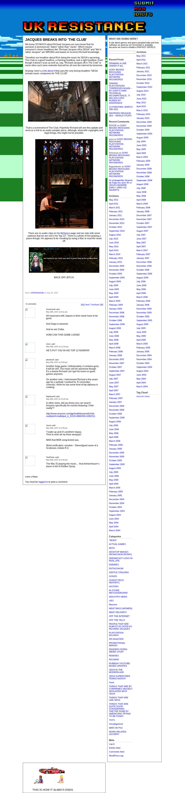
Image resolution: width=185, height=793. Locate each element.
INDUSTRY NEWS (118, 597)
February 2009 (116, 305)
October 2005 (115, 460)
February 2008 (116, 351)
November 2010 (116, 223)
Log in (112, 744)
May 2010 (113, 246)
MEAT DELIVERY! (118, 612)
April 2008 (113, 344)
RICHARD (114, 659)
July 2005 (113, 472)
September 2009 (117, 277)
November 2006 (116, 410)
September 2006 (117, 418)
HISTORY (114, 586)
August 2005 (115, 468)
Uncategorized (116, 724)
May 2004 (113, 523)
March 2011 (114, 207)
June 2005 (114, 476)
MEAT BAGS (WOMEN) (120, 608)
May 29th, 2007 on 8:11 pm (56, 312)
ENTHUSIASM (37, 293)
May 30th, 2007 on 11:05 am (57, 399)
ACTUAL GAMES (117, 544)
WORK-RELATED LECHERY (117, 733)
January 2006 (115, 449)
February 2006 (116, 445)
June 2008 (114, 336)
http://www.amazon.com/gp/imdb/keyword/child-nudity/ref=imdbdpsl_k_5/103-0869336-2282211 (70, 414)
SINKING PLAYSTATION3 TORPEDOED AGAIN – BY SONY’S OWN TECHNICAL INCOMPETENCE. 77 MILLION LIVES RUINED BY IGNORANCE (120, 93)
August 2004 (115, 515)
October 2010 (115, 227)
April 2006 (113, 437)
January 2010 (115, 262)
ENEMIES (114, 564)
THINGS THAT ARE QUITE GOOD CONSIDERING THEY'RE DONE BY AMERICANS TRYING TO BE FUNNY (120, 710)
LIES (111, 601)
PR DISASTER (116, 639)
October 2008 (115, 320)
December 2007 (116, 359)
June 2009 (114, 289)
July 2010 (113, 239)
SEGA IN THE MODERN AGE (116, 671)
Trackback (97, 305)
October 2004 (115, 507)
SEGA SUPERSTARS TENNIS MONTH (119, 677)
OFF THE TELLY (117, 620)
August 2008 (115, 328)
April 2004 (113, 526)
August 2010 (115, 235)
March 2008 (114, 348)
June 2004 (114, 519)
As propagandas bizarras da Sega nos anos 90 (121, 181)
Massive (113, 604)
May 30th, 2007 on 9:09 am (56, 362)
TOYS (112, 720)
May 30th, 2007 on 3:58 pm (56, 428)
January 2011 (115, 215)
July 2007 (113, 379)
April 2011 (113, 204)
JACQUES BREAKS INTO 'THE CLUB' (56, 39)
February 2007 (116, 398)
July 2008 (113, 332)
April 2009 (113, 297)
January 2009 (115, 309)
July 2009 (113, 285)
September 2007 (117, 371)
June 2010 (114, 242)
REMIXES (114, 656)
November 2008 (116, 316)
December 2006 (116, 406)
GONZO (113, 576)
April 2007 (113, 390)
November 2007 (116, 363)
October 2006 (115, 414)
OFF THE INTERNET (119, 616)
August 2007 (115, 375)
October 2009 (115, 274)
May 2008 (113, 340)
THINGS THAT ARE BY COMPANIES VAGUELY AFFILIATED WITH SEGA (121, 690)
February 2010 (116, 258)
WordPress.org (116, 756)
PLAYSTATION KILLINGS (116, 634)
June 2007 (114, 383)
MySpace (65, 233)
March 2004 (114, 530)
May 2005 (113, 480)
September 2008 (117, 324)
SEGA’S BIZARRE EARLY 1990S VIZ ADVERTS (118, 187)
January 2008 (115, 355)
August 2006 (115, 421)
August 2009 (115, 281)
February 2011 (116, 211)
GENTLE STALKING (119, 572)
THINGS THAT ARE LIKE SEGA (118, 698)
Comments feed (116, 752)
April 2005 (113, 484)
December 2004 (116, 499)
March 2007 (114, 394)
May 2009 (113, 293)
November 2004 (116, 503)
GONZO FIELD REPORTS (116, 581)
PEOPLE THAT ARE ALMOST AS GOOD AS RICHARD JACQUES (120, 626)
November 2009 (116, 270)
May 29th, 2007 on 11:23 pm (57, 347)
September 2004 (117, 511)
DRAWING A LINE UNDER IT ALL (117, 64)
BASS (112, 548)
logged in (43, 482)
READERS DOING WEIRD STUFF (118, 650)
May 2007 (113, 386)
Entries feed (114, 748)
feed (85, 305)
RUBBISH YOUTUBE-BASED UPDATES (120, 664)
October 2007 (115, 367)
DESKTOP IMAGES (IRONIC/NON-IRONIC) (120, 553)
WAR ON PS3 (115, 728)
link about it (49, 71)
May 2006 (113, 433)
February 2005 (116, 491)
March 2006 (114, 441)
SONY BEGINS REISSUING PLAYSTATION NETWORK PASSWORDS (116, 75)
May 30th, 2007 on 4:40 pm (56, 460)
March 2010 (114, 254)
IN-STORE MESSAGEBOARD (118, 591)
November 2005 (116, 456)
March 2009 (114, 301)
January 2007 (115, 402)
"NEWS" (113, 540)
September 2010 (117, 231)
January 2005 (115, 495)
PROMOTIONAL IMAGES (117, 644)
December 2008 (116, 312)
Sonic (111, 682)
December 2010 (116, 219)
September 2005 (117, 464)
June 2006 (114, 429)
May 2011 (113, 200)
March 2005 (114, 488)
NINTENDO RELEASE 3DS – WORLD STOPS (120, 114)
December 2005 (116, 453)
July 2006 (113, 425)
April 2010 (113, 250)
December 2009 (116, 266)
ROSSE (113, 125)
